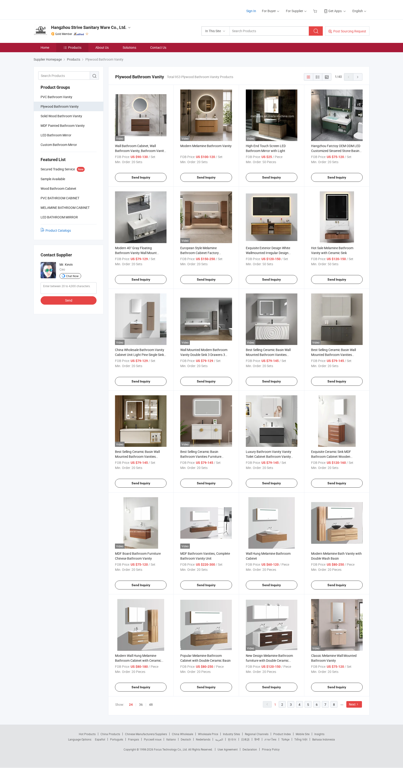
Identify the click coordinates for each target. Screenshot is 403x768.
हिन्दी (257, 739)
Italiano (171, 739)
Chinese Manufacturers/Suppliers (146, 734)
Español (100, 739)
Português (116, 739)
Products (74, 47)
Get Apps (335, 11)
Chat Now (72, 276)
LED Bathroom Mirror (56, 135)
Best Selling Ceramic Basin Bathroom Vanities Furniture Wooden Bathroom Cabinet (200, 456)
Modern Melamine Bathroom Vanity (206, 146)
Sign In (251, 11)
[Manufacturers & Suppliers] (64, 9)
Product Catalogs (58, 230)
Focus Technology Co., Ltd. (171, 749)
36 (141, 704)
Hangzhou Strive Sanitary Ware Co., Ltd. (88, 27)
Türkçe (285, 739)
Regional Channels (256, 734)
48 (151, 704)
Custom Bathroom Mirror (59, 144)
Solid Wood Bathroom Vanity (61, 116)
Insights (319, 734)
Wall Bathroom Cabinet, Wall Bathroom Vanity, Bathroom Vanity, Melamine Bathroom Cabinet (140, 151)
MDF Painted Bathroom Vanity (63, 125)
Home (45, 47)
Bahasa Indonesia (323, 739)
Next (352, 704)
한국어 (232, 739)
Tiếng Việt (300, 739)
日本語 (245, 739)
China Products (110, 734)
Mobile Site (302, 734)
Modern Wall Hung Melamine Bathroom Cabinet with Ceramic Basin (138, 660)
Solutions (129, 47)
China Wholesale (182, 734)
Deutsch (186, 739)
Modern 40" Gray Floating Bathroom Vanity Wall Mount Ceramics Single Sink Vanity (136, 253)
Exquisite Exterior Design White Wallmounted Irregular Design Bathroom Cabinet (268, 253)
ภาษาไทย (270, 739)
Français (133, 739)
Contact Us (158, 47)
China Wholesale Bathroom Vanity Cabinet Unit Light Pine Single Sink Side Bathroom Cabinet (139, 355)
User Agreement (228, 749)
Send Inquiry (141, 177)
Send (68, 300)
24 (131, 704)
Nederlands (203, 739)
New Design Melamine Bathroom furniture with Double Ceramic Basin (269, 660)
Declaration (250, 749)
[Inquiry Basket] (315, 11)
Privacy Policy (271, 749)
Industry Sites (231, 734)
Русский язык (152, 739)
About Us (102, 47)
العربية (219, 739)
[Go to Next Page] (357, 76)
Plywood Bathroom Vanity (60, 106)
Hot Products (87, 734)
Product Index (282, 734)
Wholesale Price (208, 734)
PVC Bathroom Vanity (56, 97)
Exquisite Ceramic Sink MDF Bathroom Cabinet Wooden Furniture (331, 456)
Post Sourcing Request (349, 31)
